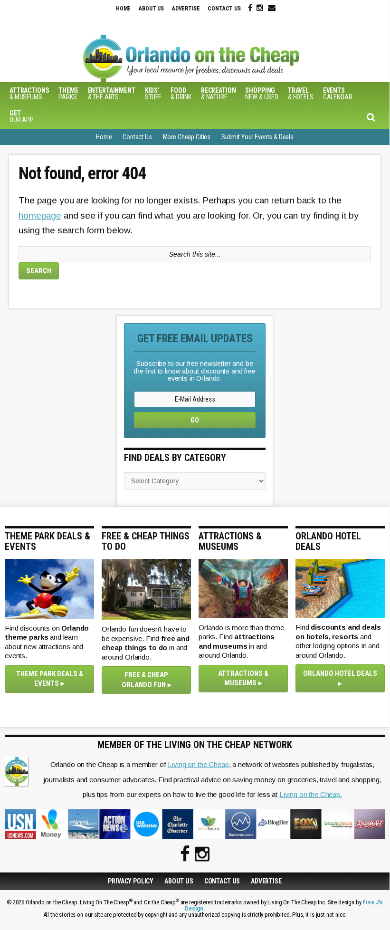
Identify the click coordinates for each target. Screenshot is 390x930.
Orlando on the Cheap (195, 58)
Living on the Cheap (198, 764)
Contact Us (224, 8)
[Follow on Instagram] (260, 8)
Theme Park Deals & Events (49, 679)
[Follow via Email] (272, 8)
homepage (40, 216)
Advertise (186, 8)
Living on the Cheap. (310, 794)
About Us (151, 8)
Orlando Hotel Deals (340, 673)
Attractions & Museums (243, 678)
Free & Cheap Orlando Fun (145, 680)
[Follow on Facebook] (250, 8)
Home (123, 8)
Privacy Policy (130, 881)
